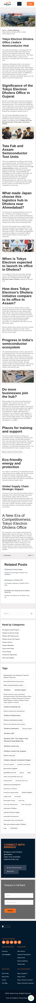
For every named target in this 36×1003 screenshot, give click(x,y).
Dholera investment (11, 728)
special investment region (11, 812)
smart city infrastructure (10, 804)
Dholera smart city (11, 746)
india (28, 772)
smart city (21, 800)
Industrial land (8, 780)
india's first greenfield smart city (13, 776)
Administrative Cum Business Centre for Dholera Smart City (16, 676)
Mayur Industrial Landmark (25, 983)
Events (4, 980)
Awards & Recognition (24, 954)
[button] (24, 4)
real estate (17, 796)
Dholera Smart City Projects (11, 639)
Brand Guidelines (22, 961)
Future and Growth (8, 648)
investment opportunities (11, 792)
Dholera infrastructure (12, 715)
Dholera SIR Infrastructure (10, 636)
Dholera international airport (13, 720)
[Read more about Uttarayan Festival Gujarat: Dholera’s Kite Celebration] (13, 569)
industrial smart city (21, 780)
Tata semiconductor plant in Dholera (15, 824)
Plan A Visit (5, 973)
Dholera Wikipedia (8, 645)
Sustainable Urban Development (13, 820)
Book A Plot (10, 871)
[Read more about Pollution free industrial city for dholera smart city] (18, 591)
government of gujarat (10, 768)
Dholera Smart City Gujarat (15, 751)
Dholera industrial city (12, 707)
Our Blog (4, 983)
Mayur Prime (21, 976)
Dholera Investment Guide (10, 633)
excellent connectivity (23, 764)
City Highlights (6, 954)
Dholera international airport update (14, 724)
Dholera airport (20, 690)
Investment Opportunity (9, 654)
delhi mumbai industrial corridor (13, 685)
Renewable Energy (9, 800)
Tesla (5, 828)
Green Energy (6, 651)
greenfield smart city (10, 772)
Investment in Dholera (10, 788)
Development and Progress (10, 630)
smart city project (26, 804)
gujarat (22, 772)
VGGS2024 (13, 828)
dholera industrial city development (14, 711)
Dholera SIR (9, 733)
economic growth (9, 764)
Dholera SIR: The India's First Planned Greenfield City (16, 740)
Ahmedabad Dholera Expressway (13, 681)
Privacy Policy (23, 998)
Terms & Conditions (12, 998)
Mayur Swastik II (22, 973)
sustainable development (11, 816)
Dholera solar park (9, 755)
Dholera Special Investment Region (17, 760)
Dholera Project (27, 728)
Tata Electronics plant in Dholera (15, 278)
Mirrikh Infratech (27, 792)
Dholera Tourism (7, 642)
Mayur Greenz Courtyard (25, 980)
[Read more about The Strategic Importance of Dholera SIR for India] (13, 580)
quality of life (7, 796)
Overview (5, 951)
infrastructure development (12, 784)
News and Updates (8, 658)
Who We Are (21, 951)
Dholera (7, 690)
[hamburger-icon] (19, 4)
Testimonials (21, 964)
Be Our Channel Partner (14, 867)
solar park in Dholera (10, 808)
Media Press (21, 957)
